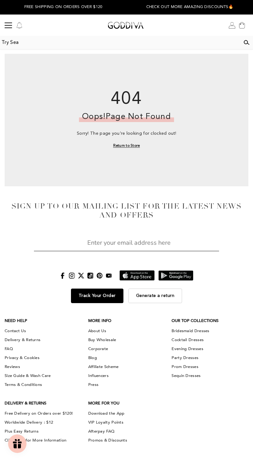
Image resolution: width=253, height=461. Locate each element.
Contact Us (15, 331)
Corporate (98, 349)
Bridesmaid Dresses (190, 331)
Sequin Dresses (186, 376)
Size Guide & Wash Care (28, 376)
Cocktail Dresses (188, 340)
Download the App (106, 413)
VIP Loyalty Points (105, 422)
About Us (97, 331)
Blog (92, 358)
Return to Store (126, 146)
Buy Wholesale (102, 340)
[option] (63, 7)
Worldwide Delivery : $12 (29, 422)
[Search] (246, 42)
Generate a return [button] (155, 296)
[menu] (8, 25)
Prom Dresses (185, 367)
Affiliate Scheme (103, 367)
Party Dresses (185, 358)
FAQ (9, 349)
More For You (103, 403)
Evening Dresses (187, 349)
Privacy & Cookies (22, 358)
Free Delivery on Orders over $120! (39, 413)
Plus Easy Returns (22, 431)
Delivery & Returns (22, 340)
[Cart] (241, 25)
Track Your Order (97, 296)
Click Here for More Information (35, 440)
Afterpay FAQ (101, 431)
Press (93, 384)
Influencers (98, 376)
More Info (99, 321)
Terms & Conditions (23, 384)
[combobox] (120, 42)
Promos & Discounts (107, 440)
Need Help (16, 321)
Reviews (12, 367)
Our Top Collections (195, 321)
